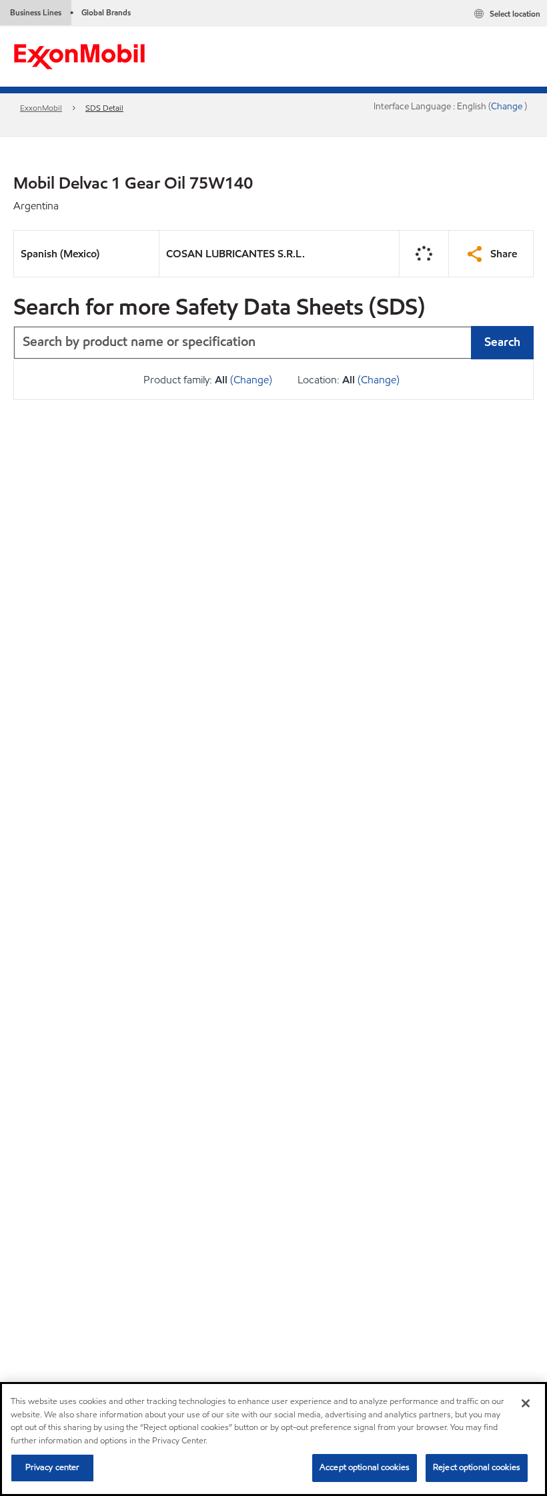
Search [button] (502, 341)
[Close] (525, 1403)
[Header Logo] (79, 56)
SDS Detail (104, 107)
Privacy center (52, 1467)
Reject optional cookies (476, 1467)
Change (507, 106)
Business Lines (35, 12)
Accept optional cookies (365, 1467)
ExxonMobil (41, 107)
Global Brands (106, 12)
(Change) (251, 380)
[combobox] (273, 343)
